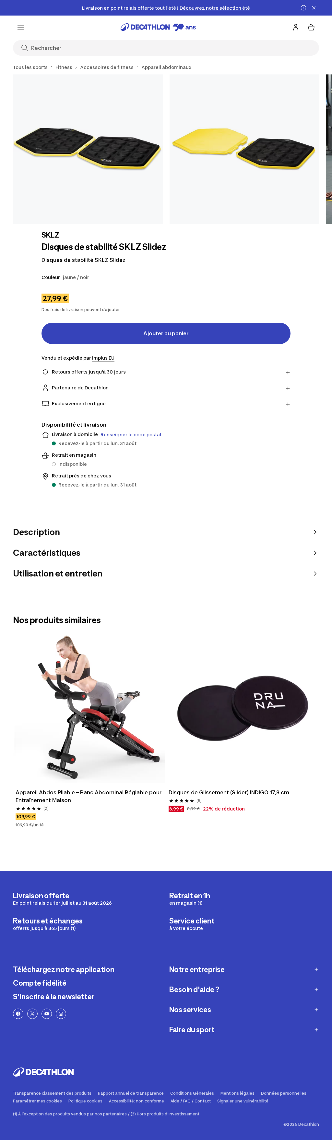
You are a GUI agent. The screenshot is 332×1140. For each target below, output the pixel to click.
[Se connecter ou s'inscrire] (295, 27)
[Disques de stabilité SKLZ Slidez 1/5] (88, 149)
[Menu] (21, 27)
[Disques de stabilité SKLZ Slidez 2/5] (245, 149)
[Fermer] (314, 8)
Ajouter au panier (166, 333)
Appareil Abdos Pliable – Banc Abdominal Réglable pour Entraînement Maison (89, 796)
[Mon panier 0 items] (311, 27)
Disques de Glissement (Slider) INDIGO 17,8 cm (229, 792)
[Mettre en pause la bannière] (303, 8)
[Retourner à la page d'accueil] (158, 27)
